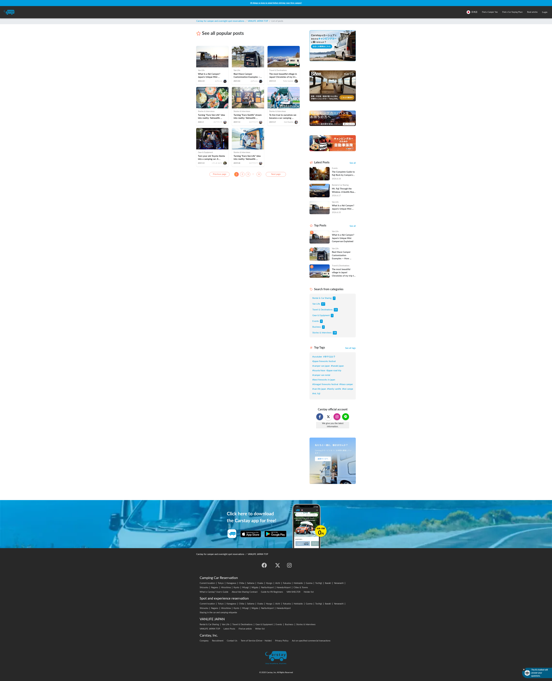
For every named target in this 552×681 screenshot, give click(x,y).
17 (323, 304)
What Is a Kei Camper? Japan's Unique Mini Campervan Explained (209, 76)
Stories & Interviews (322, 333)
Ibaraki (328, 583)
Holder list (309, 592)
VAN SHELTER (293, 592)
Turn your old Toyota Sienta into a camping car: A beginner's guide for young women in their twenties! (212, 158)
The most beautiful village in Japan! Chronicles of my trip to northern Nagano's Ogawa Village (283, 76)
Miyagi (245, 587)
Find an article (245, 629)
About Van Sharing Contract (244, 592)
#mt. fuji (316, 394)
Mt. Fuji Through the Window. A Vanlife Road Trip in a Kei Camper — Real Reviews (344, 191)
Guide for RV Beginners (272, 592)
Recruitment (217, 641)
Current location (207, 583)
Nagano (214, 587)
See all (353, 163)
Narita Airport (267, 587)
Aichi (277, 583)
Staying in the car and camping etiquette (218, 612)
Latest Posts (229, 629)
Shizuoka (204, 587)
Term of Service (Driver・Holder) (256, 641)
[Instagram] (289, 565)
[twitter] (277, 565)
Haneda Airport (284, 587)
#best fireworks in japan (323, 380)
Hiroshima (226, 587)
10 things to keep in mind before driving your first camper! (276, 3)
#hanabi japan (337, 366)
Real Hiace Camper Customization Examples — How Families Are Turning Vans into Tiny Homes (247, 76)
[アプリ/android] (275, 533)
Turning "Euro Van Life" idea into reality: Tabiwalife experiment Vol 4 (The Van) (247, 158)
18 (335, 333)
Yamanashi (339, 583)
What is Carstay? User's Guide (214, 592)
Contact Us (232, 641)
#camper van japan (321, 366)
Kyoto (236, 587)
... (253, 173)
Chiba (241, 583)
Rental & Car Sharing (322, 298)
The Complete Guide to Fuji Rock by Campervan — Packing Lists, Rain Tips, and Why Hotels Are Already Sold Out (344, 174)
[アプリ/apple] (250, 533)
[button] (490, 12)
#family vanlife (334, 389)
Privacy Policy (282, 641)
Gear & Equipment (321, 315)
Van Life (316, 304)
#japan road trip (333, 371)
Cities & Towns (301, 587)
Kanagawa (231, 583)
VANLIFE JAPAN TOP (258, 21)
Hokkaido (298, 583)
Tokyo (221, 583)
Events (315, 321)
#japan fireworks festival (324, 361)
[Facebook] (264, 565)
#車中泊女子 (329, 357)
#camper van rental (321, 375)
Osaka (260, 583)
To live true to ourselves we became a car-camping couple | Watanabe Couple (283, 117)
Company (204, 641)
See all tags (350, 348)
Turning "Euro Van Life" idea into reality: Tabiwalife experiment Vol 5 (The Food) (212, 117)
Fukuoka (287, 583)
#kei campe (347, 389)
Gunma (309, 583)
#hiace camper (346, 384)
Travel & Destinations (322, 310)
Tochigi (318, 583)
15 (336, 310)
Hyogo (269, 583)
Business (316, 327)
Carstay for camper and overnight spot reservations (220, 21)
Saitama (250, 583)
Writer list (260, 629)
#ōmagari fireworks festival (325, 384)
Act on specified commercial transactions (311, 641)
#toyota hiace (318, 371)
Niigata (255, 587)
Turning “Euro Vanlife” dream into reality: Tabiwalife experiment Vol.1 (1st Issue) (248, 117)
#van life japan (319, 389)
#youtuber (317, 357)
